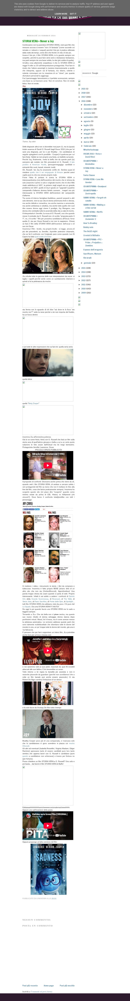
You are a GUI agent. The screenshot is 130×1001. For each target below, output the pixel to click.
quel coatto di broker (43, 237)
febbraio (88, 146)
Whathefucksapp (90, 149)
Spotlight (69, 601)
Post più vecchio (67, 985)
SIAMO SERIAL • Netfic (93, 211)
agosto (87, 121)
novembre (88, 108)
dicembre (88, 104)
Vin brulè (87, 257)
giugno (87, 129)
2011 (83, 284)
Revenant (56, 599)
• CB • (69, 28)
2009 (83, 292)
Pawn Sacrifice (40, 601)
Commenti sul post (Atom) (41, 991)
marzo (87, 141)
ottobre (88, 113)
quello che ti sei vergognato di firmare (46, 172)
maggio (87, 133)
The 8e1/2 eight (90, 231)
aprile (86, 137)
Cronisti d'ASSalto (91, 235)
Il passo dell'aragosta (93, 249)
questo (25, 756)
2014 (83, 272)
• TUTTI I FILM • (49, 28)
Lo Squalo (26, 607)
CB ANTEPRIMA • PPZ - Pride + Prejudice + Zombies (93, 242)
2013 (83, 276)
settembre (89, 117)
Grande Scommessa (39, 599)
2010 (83, 288)
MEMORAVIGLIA (91, 28)
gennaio (88, 262)
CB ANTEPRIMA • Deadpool (94, 186)
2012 (83, 280)
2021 (83, 88)
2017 (83, 96)
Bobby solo (88, 227)
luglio (86, 125)
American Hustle (39, 165)
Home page (49, 985)
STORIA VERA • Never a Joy (38, 41)
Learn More (61, 14)
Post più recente (30, 985)
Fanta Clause (89, 175)
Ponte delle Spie (56, 601)
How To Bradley (90, 223)
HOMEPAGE (28, 28)
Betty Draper (33, 403)
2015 (83, 268)
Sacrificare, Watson (92, 253)
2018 (83, 92)
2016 (83, 101)
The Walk (68, 599)
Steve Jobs (26, 601)
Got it (73, 14)
